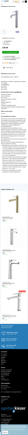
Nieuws (2, 400)
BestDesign (9, 41)
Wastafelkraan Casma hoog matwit (9, 316)
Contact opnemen (5, 422)
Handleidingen (4, 399)
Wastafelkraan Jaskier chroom (8, 283)
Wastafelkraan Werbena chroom (8, 250)
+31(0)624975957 (6, 420)
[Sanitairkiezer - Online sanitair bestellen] (6, 1)
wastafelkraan (18, 92)
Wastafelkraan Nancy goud (7, 217)
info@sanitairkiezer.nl (7, 419)
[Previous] (3, 19)
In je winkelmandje (11, 52)
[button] (23, 1)
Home (2, 4)
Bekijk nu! (5, 432)
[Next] (25, 19)
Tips (2, 402)
